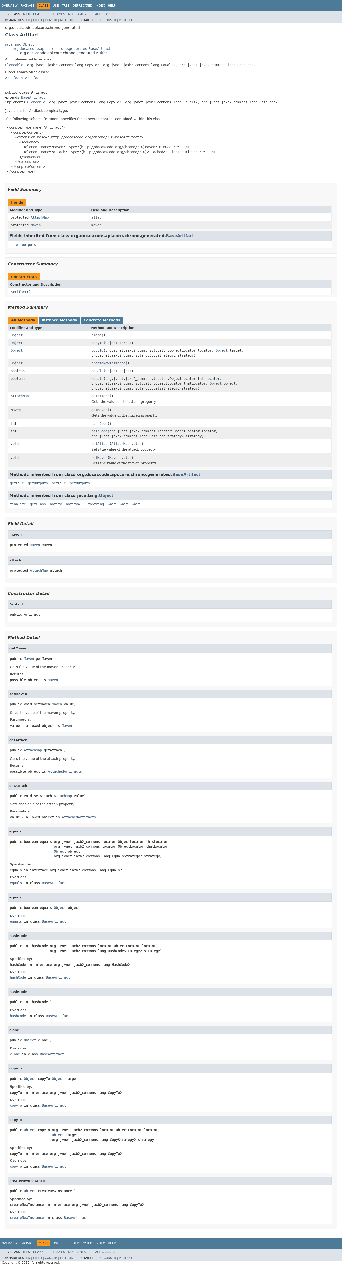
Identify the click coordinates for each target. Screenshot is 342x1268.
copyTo (97, 343)
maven (96, 225)
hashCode (99, 424)
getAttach (100, 396)
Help (112, 5)
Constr (51, 20)
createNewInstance (108, 363)
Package (27, 5)
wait (112, 504)
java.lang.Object (19, 44)
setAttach (100, 444)
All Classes (105, 14)
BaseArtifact (33, 97)
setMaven (99, 458)
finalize (18, 504)
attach (97, 217)
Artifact (19, 292)
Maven (36, 225)
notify (56, 504)
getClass (38, 504)
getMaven (99, 410)
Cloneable (14, 65)
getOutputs (38, 483)
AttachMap (40, 217)
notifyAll (75, 504)
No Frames (77, 14)
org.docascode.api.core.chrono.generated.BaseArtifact (61, 49)
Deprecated (82, 5)
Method (66, 20)
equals (97, 371)
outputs (29, 245)
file (14, 245)
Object (17, 335)
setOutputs (80, 483)
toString (96, 504)
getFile (17, 483)
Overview (10, 5)
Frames (59, 14)
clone (96, 335)
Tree (66, 5)
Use (56, 5)
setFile (59, 483)
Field (37, 20)
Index (100, 5)
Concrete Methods (102, 320)
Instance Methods (59, 320)
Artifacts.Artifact (23, 78)
